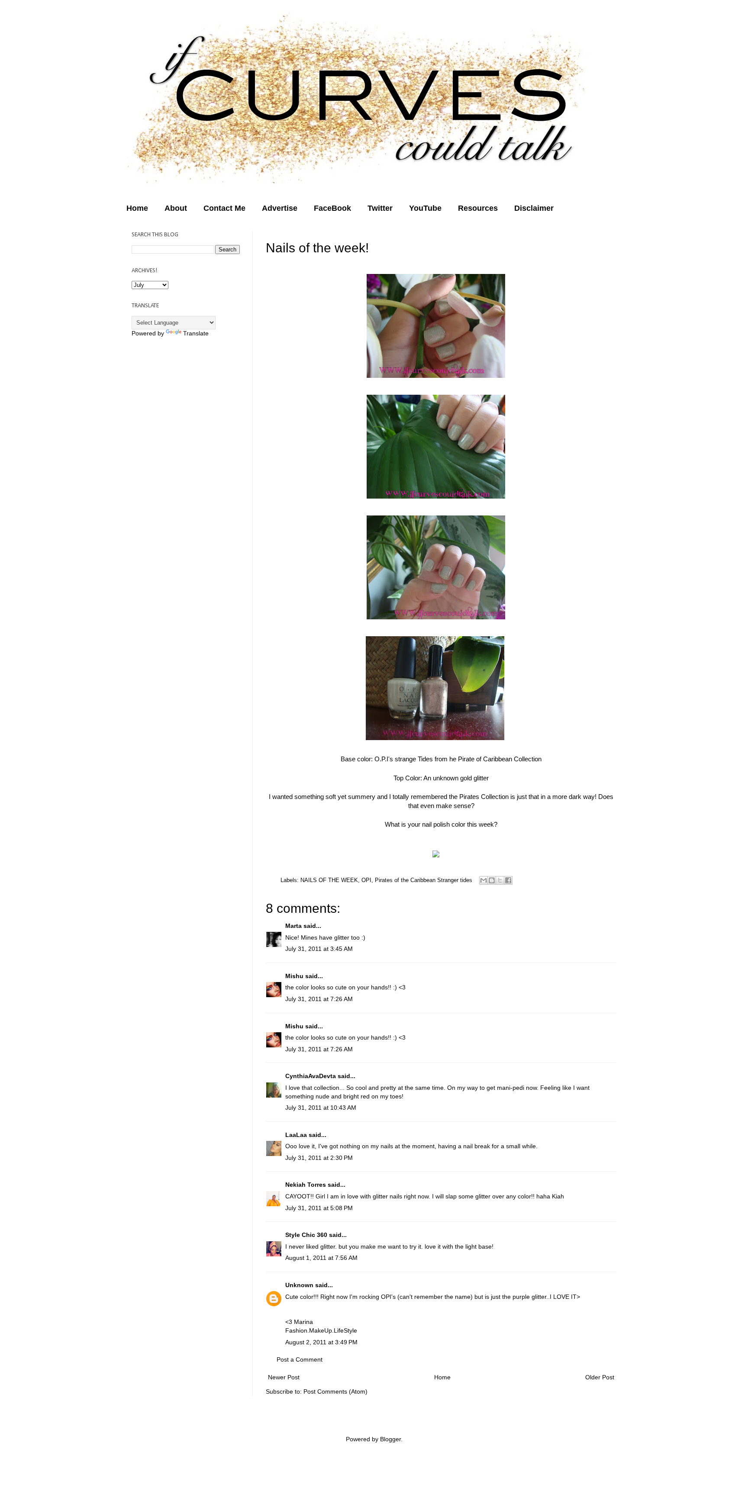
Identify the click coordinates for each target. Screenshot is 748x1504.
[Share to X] (500, 880)
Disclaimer (534, 208)
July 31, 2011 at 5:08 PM (319, 1207)
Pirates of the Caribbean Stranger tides (423, 880)
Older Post (599, 1377)
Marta (293, 925)
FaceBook (332, 208)
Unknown (299, 1285)
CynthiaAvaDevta (310, 1075)
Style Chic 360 (306, 1234)
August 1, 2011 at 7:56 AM (321, 1257)
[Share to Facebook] (508, 880)
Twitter (380, 208)
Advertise (279, 208)
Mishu (294, 976)
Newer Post (284, 1377)
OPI (366, 880)
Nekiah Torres (305, 1184)
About (175, 208)
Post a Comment (299, 1359)
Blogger (390, 1439)
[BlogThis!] (491, 880)
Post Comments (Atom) (335, 1391)
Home (137, 208)
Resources (478, 208)
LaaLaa (296, 1134)
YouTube (425, 208)
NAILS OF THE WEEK (329, 880)
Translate (196, 333)
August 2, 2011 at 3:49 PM (321, 1342)
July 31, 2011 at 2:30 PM (319, 1157)
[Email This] (483, 880)
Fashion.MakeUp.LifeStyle (321, 1330)
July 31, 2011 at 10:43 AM (320, 1107)
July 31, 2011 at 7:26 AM (319, 998)
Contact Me (224, 208)
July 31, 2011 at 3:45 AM (319, 948)
